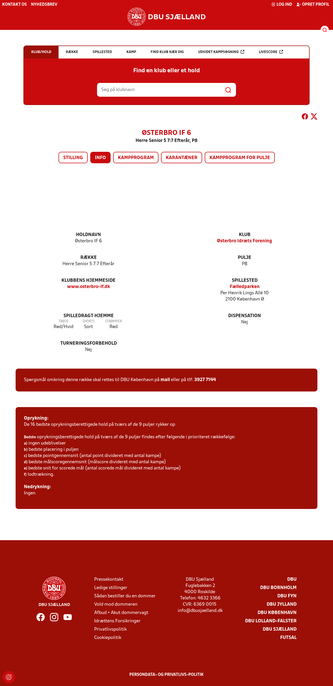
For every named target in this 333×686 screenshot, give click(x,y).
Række (88, 258)
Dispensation (244, 316)
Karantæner (181, 158)
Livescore (268, 52)
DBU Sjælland (280, 629)
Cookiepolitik (107, 638)
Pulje (244, 258)
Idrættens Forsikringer (117, 621)
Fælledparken (245, 287)
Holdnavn (88, 235)
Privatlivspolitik (110, 629)
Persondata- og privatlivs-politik (166, 675)
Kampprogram (136, 158)
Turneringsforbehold (88, 343)
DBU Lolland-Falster (271, 621)
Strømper (113, 321)
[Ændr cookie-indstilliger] (9, 677)
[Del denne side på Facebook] (305, 117)
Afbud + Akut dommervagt (121, 613)
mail (165, 380)
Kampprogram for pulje (239, 158)
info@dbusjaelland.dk (200, 611)
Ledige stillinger (110, 588)
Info (100, 158)
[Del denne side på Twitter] (314, 117)
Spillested (245, 280)
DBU (292, 579)
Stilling (73, 158)
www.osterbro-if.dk (88, 287)
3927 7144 (205, 380)
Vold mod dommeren (115, 604)
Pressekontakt (108, 579)
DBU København (277, 613)
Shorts (88, 321)
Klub (245, 235)
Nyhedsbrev (44, 4)
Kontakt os (14, 4)
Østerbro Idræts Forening (244, 241)
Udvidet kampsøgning (218, 52)
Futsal (288, 638)
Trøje (64, 321)
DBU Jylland (282, 604)
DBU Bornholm (278, 588)
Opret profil (315, 4)
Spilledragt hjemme (88, 316)
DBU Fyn (287, 596)
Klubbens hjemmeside (88, 280)
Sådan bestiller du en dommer (125, 596)
